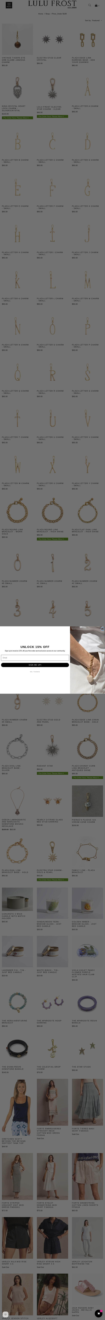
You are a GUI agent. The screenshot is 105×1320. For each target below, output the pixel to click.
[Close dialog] (102, 628)
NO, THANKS (35, 671)
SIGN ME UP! (35, 665)
